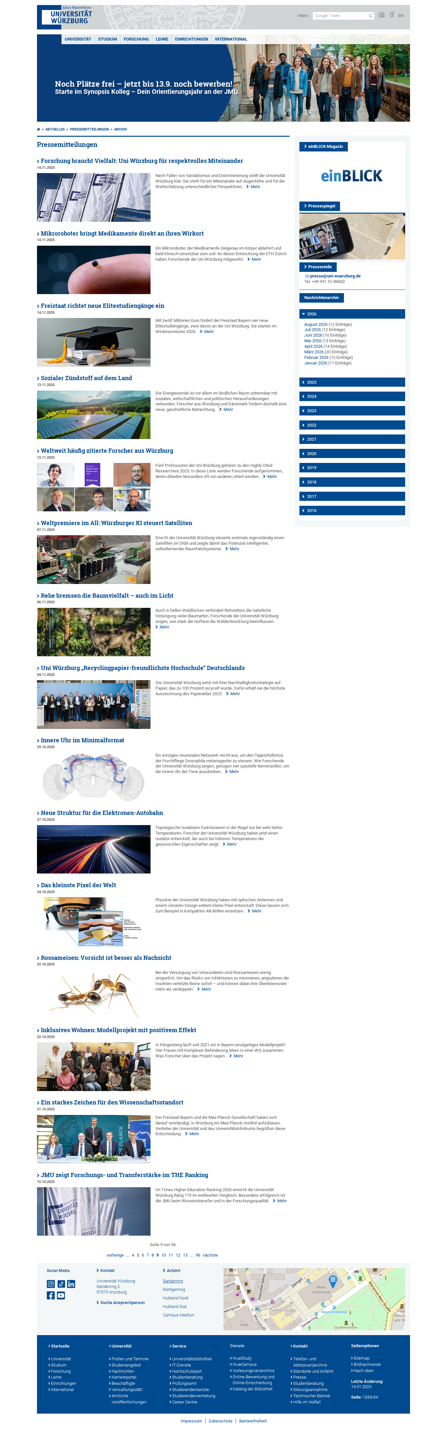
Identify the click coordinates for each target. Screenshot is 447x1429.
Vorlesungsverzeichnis (254, 1370)
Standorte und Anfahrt (313, 1371)
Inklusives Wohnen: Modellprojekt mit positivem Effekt (118, 1030)
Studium (107, 39)
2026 (311, 314)
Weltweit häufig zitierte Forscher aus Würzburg (107, 450)
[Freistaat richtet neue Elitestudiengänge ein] (94, 365)
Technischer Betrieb (311, 1395)
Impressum (191, 1421)
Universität (78, 39)
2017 (311, 496)
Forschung (136, 39)
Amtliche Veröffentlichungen (129, 1398)
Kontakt (107, 1270)
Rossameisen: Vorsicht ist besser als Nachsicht (106, 957)
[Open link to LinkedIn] (71, 1284)
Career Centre (184, 1402)
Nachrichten (123, 1371)
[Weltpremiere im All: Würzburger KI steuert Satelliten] (94, 582)
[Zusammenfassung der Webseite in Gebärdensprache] (391, 14)
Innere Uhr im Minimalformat (82, 740)
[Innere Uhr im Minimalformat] (94, 799)
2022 (311, 425)
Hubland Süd (175, 1306)
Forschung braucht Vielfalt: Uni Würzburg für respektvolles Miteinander (142, 161)
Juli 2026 (312, 329)
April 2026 (313, 346)
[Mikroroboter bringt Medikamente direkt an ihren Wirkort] (94, 292)
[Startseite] (38, 129)
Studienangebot (126, 1365)
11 (171, 1255)
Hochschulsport (187, 1371)
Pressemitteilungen (89, 129)
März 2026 (314, 351)
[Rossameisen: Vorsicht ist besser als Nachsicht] (94, 1016)
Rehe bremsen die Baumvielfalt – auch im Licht (107, 595)
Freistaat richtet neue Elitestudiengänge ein (102, 305)
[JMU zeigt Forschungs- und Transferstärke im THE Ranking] (94, 1234)
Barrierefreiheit (253, 1421)
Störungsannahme (310, 1389)
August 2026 (316, 324)
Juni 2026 (313, 335)
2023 (311, 411)
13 (185, 1255)
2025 (311, 382)
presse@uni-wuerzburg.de (335, 275)
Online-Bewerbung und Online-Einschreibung (254, 1379)
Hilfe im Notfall (307, 1402)
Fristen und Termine (130, 1358)
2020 (311, 453)
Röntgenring (174, 1289)
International (231, 39)
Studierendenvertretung (193, 1395)
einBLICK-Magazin (325, 146)
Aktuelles (55, 129)
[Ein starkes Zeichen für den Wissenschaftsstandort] (94, 1161)
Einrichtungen (191, 39)
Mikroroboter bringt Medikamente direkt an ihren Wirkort (122, 233)
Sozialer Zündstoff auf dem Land (86, 378)
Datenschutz (220, 1421)
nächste (210, 1255)
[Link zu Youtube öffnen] (61, 1295)
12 (178, 1255)
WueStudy (242, 1358)
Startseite (60, 1346)
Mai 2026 (312, 340)
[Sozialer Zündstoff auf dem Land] (94, 437)
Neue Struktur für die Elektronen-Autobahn (102, 813)
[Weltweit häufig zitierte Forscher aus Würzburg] (94, 509)
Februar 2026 (316, 357)
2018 (311, 482)
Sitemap (361, 1358)
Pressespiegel (321, 205)
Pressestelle (320, 266)
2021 (311, 439)
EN (400, 15)
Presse (299, 1377)
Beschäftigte (123, 1383)
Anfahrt (173, 1270)
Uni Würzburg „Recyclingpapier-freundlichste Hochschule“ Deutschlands (143, 668)
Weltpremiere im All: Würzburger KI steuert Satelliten (116, 523)
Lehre (162, 39)
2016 (311, 510)
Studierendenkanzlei (190, 1389)
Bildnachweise (367, 1364)
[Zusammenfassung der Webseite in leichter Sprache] (381, 14)
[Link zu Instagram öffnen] (51, 1284)
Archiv (120, 129)
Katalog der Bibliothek (253, 1388)
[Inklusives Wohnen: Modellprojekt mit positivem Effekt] (94, 1089)
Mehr (255, 186)
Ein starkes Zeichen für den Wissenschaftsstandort (112, 1102)
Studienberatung (187, 1377)
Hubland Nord (175, 1298)
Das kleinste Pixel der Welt (78, 885)
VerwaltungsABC (127, 1389)
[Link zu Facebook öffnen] (51, 1295)
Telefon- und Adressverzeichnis (310, 1361)
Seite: (356, 1397)
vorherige (115, 1255)
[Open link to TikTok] (61, 1284)
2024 (311, 396)
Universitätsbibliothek (192, 1358)
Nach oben (364, 1370)
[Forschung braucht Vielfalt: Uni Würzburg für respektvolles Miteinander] (94, 220)
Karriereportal (124, 1377)
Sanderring (173, 1281)
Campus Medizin (178, 1315)
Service (179, 1346)
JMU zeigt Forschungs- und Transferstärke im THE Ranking (124, 1175)
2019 (311, 468)
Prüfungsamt (184, 1383)
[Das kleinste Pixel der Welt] (94, 944)
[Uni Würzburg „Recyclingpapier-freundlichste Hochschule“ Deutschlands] (94, 727)
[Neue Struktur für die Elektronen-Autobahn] (94, 872)
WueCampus (245, 1364)
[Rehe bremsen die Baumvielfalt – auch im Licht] (94, 654)
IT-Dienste (181, 1365)
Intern (303, 15)
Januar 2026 (315, 363)
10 (163, 1255)
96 (198, 1255)
